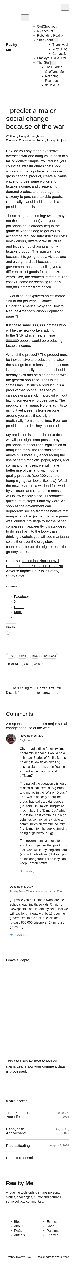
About (48, 40)
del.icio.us (52, 85)
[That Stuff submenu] (53, 63)
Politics (40, 140)
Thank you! (60, 44)
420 (10, 655)
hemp (22, 655)
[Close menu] (25, 17)
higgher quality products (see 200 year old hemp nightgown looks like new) (33, 475)
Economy (11, 140)
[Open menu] (65, 7)
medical (13, 663)
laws (35, 655)
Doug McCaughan (30, 136)
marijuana (49, 655)
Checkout (49, 26)
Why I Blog (60, 49)
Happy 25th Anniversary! (16, 1131)
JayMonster (27, 740)
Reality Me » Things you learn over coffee (36, 891)
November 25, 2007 (32, 735)
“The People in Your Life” (17, 1115)
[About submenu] (55, 40)
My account (45, 31)
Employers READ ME (52, 58)
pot (26, 663)
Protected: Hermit (20, 1158)
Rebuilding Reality (50, 35)
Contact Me (60, 53)
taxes (37, 663)
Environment (27, 140)
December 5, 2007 (21, 886)
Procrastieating (18, 1146)
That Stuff (43, 62)
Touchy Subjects (57, 140)
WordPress (62, 1256)
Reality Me (19, 1183)
